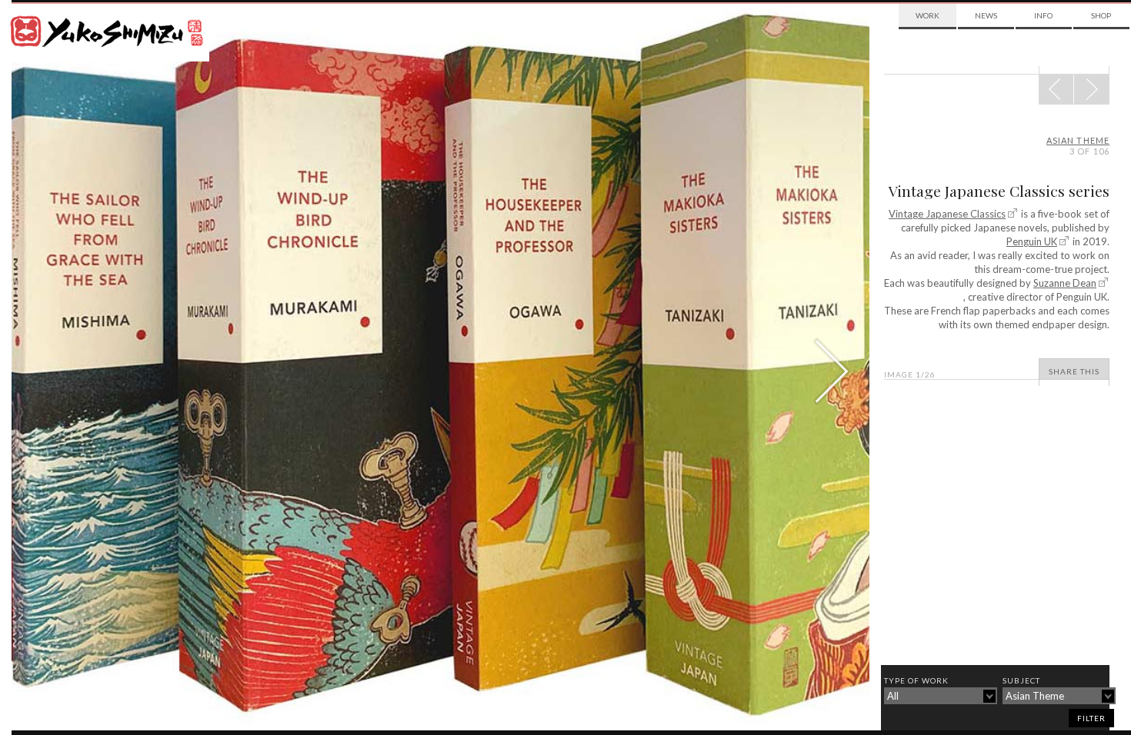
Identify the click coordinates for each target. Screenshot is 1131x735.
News (986, 15)
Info (1043, 15)
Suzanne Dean (1064, 283)
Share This (1074, 371)
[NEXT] (1056, 89)
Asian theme (1077, 140)
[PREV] (1091, 89)
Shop (1101, 15)
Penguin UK (1031, 241)
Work (927, 15)
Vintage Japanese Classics (947, 214)
